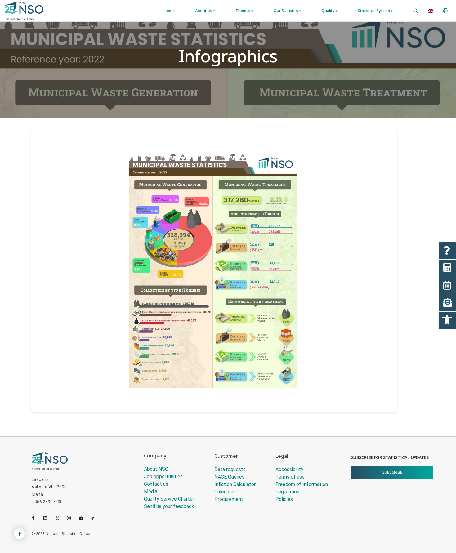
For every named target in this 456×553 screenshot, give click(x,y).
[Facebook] (36, 518)
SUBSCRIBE (392, 472)
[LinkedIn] (48, 518)
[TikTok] (95, 518)
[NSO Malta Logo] (24, 10)
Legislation (287, 492)
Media (150, 491)
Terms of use (290, 477)
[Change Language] (430, 11)
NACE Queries (229, 477)
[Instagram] (71, 518)
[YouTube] (83, 518)
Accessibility (289, 469)
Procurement (228, 499)
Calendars (225, 492)
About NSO (156, 469)
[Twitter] (60, 518)
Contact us (156, 484)
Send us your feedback (169, 506)
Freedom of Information (301, 484)
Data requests (230, 469)
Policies (284, 499)
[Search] (415, 11)
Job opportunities (163, 476)
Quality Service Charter (169, 499)
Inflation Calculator (235, 484)
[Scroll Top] (19, 533)
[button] (447, 320)
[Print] (445, 11)
